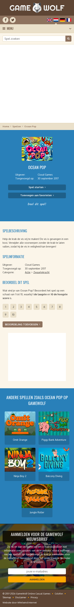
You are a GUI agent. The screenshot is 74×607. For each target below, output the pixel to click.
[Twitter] (13, 20)
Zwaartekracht (41, 272)
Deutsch (62, 20)
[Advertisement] (37, 83)
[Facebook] (5, 20)
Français (69, 20)
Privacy (34, 597)
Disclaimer (20, 597)
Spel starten (36, 187)
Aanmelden (37, 579)
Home (6, 126)
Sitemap (7, 597)
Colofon (59, 593)
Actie (27, 272)
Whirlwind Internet (27, 602)
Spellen (16, 126)
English (49, 20)
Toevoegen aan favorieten (36, 195)
